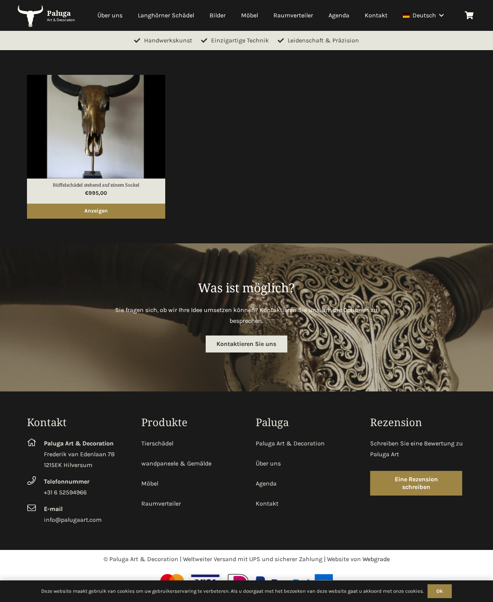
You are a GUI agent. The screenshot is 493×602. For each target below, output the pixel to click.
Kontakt (267, 503)
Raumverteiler (161, 503)
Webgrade (376, 559)
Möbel (149, 483)
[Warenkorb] (469, 15)
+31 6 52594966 (65, 492)
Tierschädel (157, 443)
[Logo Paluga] (47, 15)
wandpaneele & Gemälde (176, 463)
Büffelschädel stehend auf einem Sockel (96, 185)
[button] (440, 15)
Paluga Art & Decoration (290, 443)
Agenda (266, 483)
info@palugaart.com (73, 519)
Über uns (268, 463)
